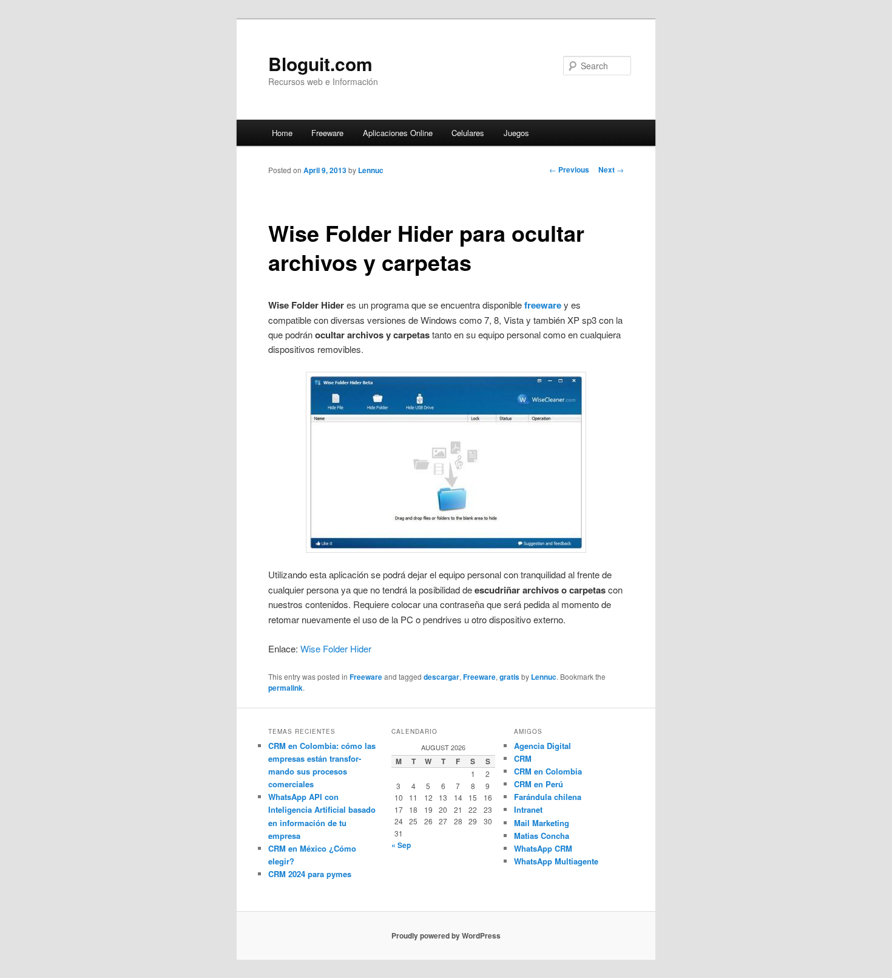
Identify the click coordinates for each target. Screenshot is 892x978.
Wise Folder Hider (335, 648)
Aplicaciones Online (398, 132)
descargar (441, 676)
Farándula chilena (547, 796)
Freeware (327, 132)
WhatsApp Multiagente (556, 861)
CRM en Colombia (548, 771)
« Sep (401, 845)
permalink (285, 687)
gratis (509, 676)
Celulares (467, 132)
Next (611, 169)
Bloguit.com (320, 63)
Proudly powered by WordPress (446, 935)
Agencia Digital (542, 745)
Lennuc (370, 170)
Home (282, 132)
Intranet (528, 809)
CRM (523, 758)
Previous (569, 169)
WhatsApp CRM (543, 848)
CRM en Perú (538, 784)
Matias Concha (541, 835)
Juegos (516, 132)
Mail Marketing (541, 823)
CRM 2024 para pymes (309, 874)
